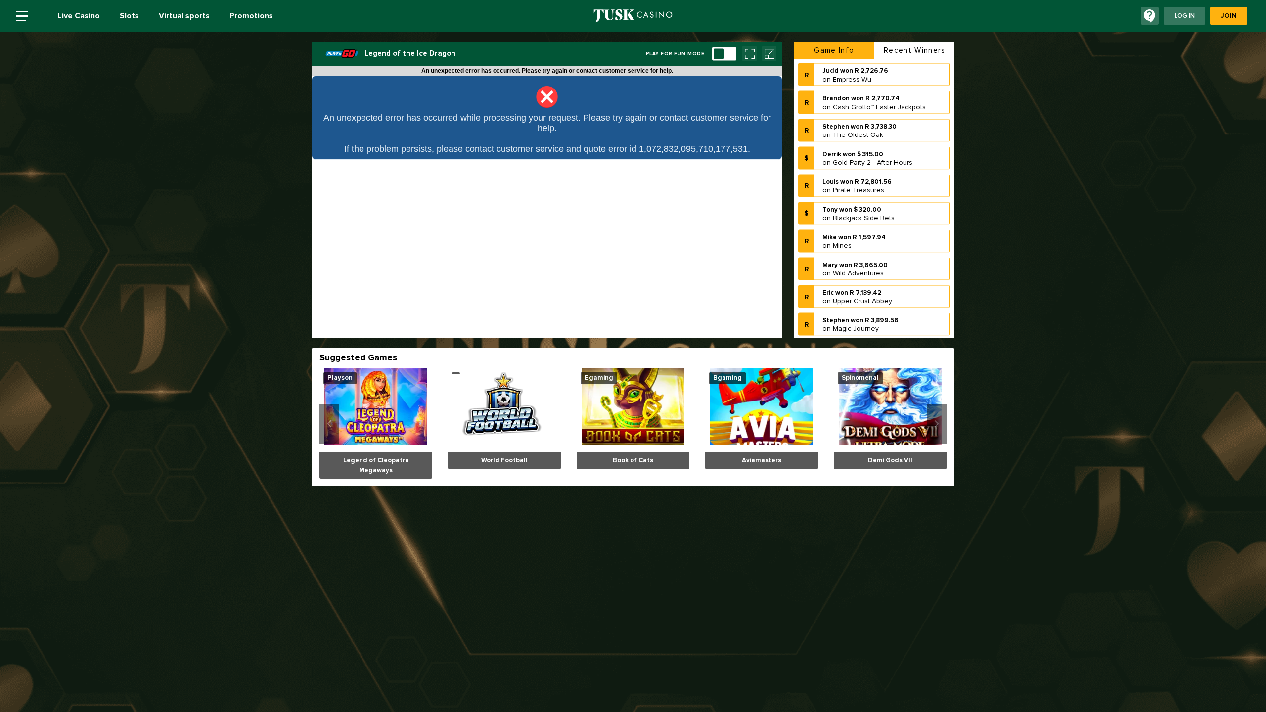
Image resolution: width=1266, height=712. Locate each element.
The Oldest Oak (858, 110)
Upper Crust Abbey (862, 277)
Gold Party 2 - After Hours (872, 138)
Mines (842, 222)
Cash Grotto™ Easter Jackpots (879, 83)
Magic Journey (856, 305)
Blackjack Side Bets (864, 194)
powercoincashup (861, 332)
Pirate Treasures (858, 166)
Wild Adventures (858, 249)
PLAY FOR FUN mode (675, 54)
